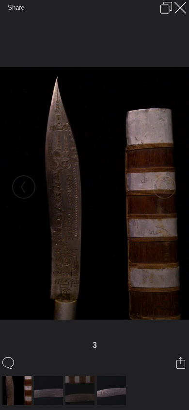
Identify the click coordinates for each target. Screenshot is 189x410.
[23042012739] (49, 390)
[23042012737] (81, 390)
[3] (18, 390)
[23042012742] (112, 390)
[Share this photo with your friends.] (181, 363)
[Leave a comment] (9, 363)
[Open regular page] (166, 8)
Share (16, 7)
